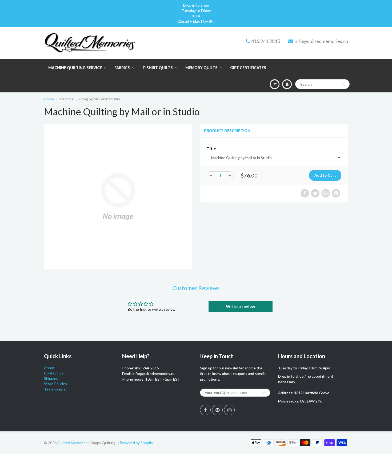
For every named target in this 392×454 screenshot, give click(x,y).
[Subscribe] (263, 393)
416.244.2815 (265, 41)
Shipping (51, 378)
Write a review (240, 306)
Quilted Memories (72, 442)
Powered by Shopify (136, 442)
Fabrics (122, 67)
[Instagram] (229, 410)
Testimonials (54, 389)
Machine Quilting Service (75, 67)
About (49, 367)
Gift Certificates (248, 67)
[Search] (343, 84)
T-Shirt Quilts (157, 67)
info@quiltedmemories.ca (321, 41)
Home (49, 99)
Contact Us (53, 373)
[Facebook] (205, 410)
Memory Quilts (201, 67)
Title (211, 148)
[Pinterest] (217, 410)
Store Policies (55, 383)
